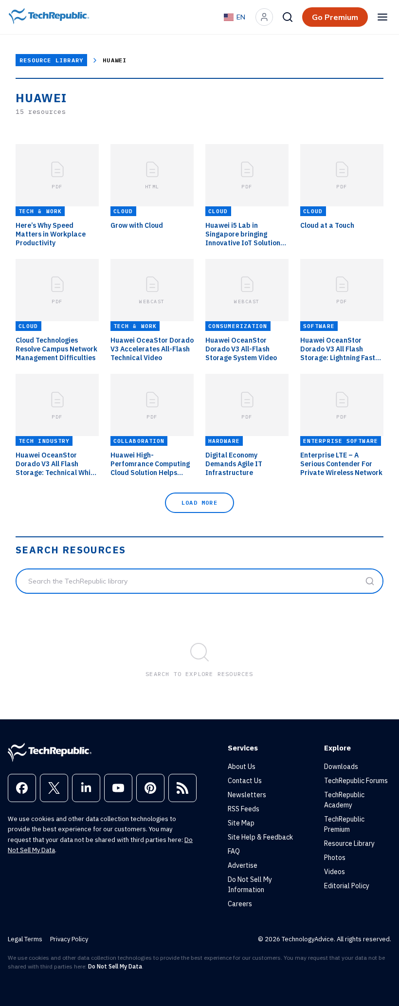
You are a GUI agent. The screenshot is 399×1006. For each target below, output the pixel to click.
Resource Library (51, 60)
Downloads (341, 766)
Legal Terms (25, 939)
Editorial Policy (346, 885)
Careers (240, 903)
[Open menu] (382, 17)
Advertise (242, 865)
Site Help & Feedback (260, 837)
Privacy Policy (69, 939)
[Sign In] (264, 17)
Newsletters (247, 794)
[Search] (287, 17)
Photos (334, 857)
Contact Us (245, 780)
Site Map (241, 823)
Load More (199, 502)
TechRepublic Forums (356, 780)
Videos (334, 871)
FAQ (234, 851)
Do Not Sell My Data (115, 966)
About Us (241, 766)
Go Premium (335, 17)
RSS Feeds (243, 809)
